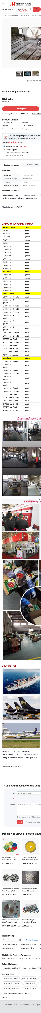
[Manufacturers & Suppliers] (20, 4)
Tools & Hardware (13, 15)
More (4, 997)
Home (4, 15)
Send (20, 822)
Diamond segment (8, 948)
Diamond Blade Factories (12, 983)
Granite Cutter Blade (29, 968)
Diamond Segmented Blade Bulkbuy (15, 993)
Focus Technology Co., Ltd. (26, 1005)
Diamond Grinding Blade (12, 988)
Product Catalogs (32, 940)
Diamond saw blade (27, 948)
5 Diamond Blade (30, 983)
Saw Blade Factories (29, 978)
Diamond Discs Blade (31, 988)
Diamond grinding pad (28, 944)
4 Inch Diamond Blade (11, 968)
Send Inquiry (21, 109)
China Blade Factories (11, 978)
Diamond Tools (24, 15)
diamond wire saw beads (10, 944)
